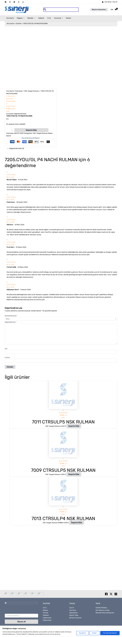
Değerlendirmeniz (10, 322)
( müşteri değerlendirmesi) (16, 114)
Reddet (94, 633)
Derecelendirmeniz (11, 316)
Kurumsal (57, 18)
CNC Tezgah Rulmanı (31, 91)
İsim (6, 349)
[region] (61, 631)
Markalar (30, 18)
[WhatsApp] (23, 2)
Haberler (41, 18)
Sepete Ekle (31, 130)
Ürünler (45, 613)
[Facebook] (5, 2)
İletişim (68, 18)
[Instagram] (10, 2)
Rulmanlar (19, 91)
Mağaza (19, 18)
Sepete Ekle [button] (73, 426)
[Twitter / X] (18, 2)
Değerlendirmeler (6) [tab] (16, 148)
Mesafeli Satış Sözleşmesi (105, 613)
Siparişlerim (73, 613)
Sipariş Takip (73, 615)
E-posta (7, 357)
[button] (61, 10)
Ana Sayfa (10, 18)
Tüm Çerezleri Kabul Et (110, 633)
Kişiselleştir (82, 633)
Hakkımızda (47, 618)
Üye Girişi (72, 610)
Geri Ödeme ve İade (102, 610)
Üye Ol (71, 608)
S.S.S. (49, 18)
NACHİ (8, 136)
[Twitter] (14, 2)
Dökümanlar (47, 620)
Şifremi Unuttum (75, 618)
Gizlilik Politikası (101, 608)
